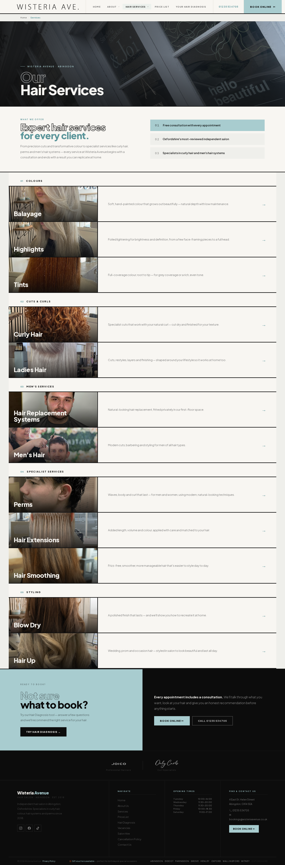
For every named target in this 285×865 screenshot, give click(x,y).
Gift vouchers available (83, 861)
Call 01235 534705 (212, 720)
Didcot (169, 861)
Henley (204, 861)
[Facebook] (29, 828)
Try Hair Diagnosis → (43, 731)
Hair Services (136, 6)
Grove (195, 861)
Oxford (216, 861)
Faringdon (182, 861)
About (112, 6)
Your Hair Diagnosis (191, 6)
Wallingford (231, 861)
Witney (245, 861)
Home (97, 6)
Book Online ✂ (172, 720)
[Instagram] (20, 828)
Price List (162, 6)
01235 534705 (228, 6)
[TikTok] (37, 828)
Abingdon (156, 861)
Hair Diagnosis (126, 822)
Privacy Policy (48, 861)
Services (123, 811)
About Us (123, 805)
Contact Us (124, 844)
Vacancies (124, 828)
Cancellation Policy (129, 839)
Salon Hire (124, 833)
